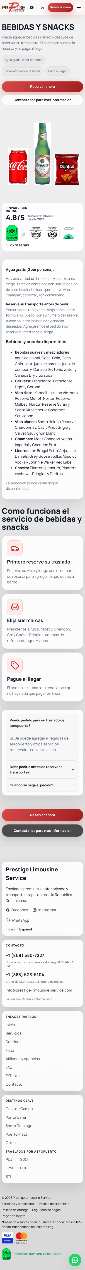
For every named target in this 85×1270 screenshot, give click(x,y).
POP (23, 1168)
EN (32, 7)
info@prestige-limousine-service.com (39, 990)
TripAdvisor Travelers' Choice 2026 (36, 1254)
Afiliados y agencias (23, 1059)
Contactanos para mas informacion (42, 100)
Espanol (25, 929)
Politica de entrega (15, 1210)
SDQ (24, 1159)
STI (8, 1177)
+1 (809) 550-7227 (25, 955)
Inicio (10, 1025)
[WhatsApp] (75, 1260)
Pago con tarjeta (13, 1216)
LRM (9, 1168)
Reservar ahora (60, 7)
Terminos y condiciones (18, 1204)
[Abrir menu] (78, 7)
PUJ (9, 1159)
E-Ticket (13, 1076)
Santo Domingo (19, 1126)
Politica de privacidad (54, 1204)
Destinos (14, 1042)
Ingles (10, 929)
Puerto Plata (16, 1134)
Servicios (14, 1033)
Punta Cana (16, 1117)
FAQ (9, 1067)
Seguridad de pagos (46, 1210)
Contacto (14, 1084)
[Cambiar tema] (42, 7)
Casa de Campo (19, 1109)
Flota (10, 1050)
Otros (11, 1143)
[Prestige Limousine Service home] (13, 7)
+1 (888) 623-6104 (25, 974)
